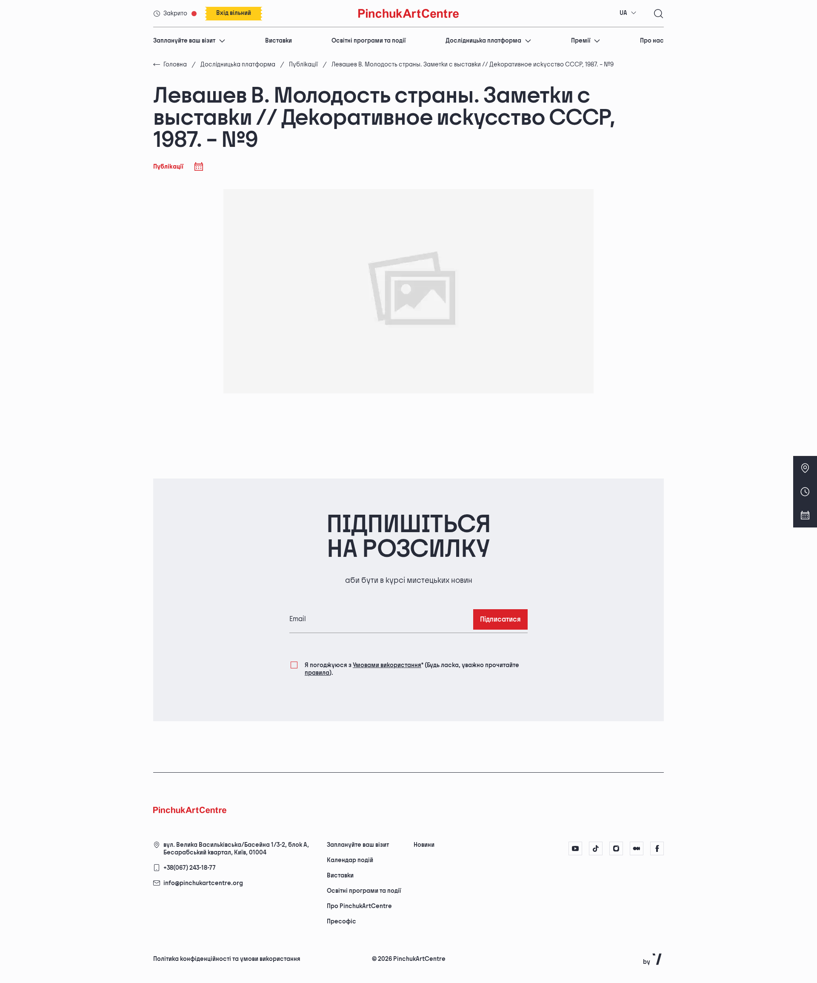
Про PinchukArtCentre (359, 906)
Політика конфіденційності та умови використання (226, 959)
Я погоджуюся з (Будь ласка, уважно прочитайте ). (412, 669)
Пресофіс (341, 921)
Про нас (652, 40)
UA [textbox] (623, 13)
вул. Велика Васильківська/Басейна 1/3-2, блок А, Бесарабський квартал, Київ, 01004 (236, 848)
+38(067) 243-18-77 (189, 867)
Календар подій (350, 860)
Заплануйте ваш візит (184, 40)
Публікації (303, 64)
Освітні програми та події (368, 40)
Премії (580, 40)
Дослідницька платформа (483, 40)
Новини (424, 844)
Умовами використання (387, 665)
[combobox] (628, 13)
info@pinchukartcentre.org (203, 883)
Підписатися (500, 620)
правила (317, 672)
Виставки (278, 40)
